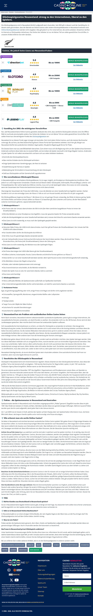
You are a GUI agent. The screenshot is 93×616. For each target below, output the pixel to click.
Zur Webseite (78, 65)
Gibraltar (30, 545)
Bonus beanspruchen (78, 61)
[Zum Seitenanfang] (89, 613)
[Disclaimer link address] (19, 570)
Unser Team (42, 587)
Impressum (42, 566)
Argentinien (23, 550)
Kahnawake (47, 545)
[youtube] (17, 580)
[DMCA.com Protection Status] (14, 575)
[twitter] (11, 580)
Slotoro (34, 80)
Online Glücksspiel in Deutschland (13, 545)
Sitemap (41, 591)
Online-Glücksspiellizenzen (10, 30)
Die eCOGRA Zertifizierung (70, 545)
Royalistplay (34, 94)
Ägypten (4, 550)
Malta (38, 545)
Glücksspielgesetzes (39, 136)
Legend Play (34, 122)
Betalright (34, 108)
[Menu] (5, 5)
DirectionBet (34, 65)
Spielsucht (42, 583)
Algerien (13, 550)
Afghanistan (85, 545)
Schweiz (56, 545)
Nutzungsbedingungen (46, 574)
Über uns (41, 570)
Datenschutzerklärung (46, 579)
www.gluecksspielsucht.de (35, 602)
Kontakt (41, 596)
